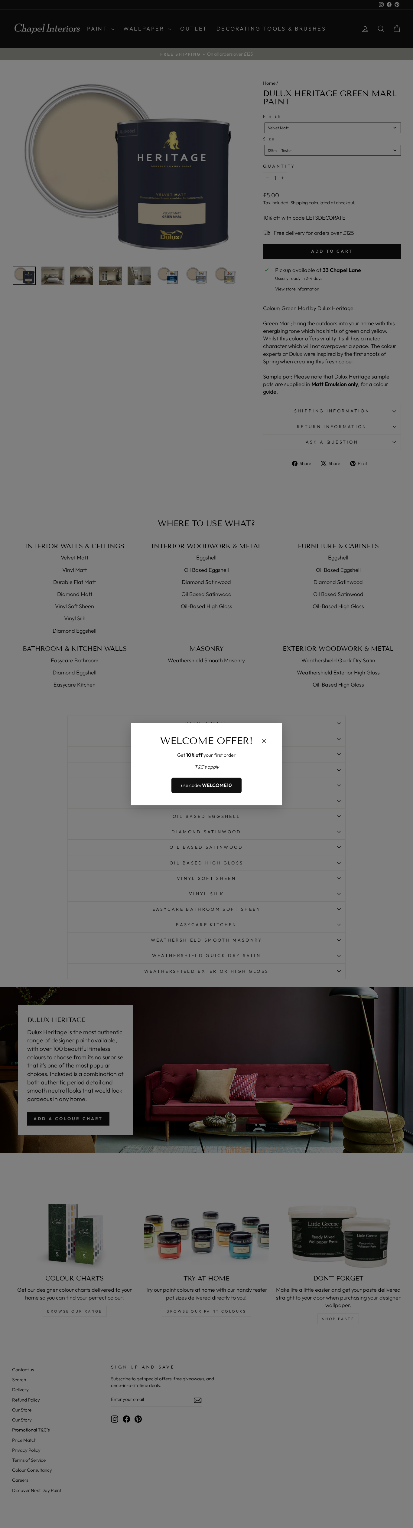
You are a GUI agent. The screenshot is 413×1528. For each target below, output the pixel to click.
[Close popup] (264, 742)
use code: (206, 785)
